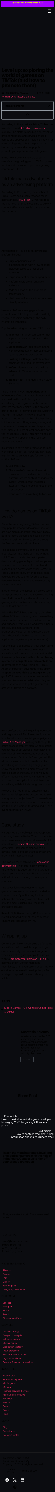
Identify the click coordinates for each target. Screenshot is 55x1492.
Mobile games (9, 1383)
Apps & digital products (14, 1394)
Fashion (6, 1402)
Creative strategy (11, 1331)
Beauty (6, 1406)
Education (7, 1398)
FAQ (5, 1278)
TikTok (6, 1310)
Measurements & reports (15, 1354)
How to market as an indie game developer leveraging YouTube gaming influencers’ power (26, 1121)
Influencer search (11, 1339)
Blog (5, 1427)
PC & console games (13, 1379)
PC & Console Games (34, 1007)
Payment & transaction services (18, 1362)
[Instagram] (14, 1487)
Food (5, 1414)
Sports (6, 1410)
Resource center (11, 1435)
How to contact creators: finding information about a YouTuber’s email (32, 1133)
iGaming (7, 1387)
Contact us (8, 1274)
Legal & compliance (12, 1358)
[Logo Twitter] (14, 1479)
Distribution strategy (12, 1346)
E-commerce (9, 1375)
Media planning (10, 1343)
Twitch (6, 1314)
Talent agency (9, 1285)
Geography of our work (14, 1289)
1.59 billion (25, 199)
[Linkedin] (22, 1479)
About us (7, 1270)
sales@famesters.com (15, 1241)
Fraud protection (11, 1350)
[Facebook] (7, 1479)
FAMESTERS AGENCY (14, 1263)
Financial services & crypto (16, 1391)
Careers (7, 1281)
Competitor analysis (12, 1335)
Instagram (7, 1306)
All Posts (27, 1059)
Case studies (9, 1431)
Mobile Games (12, 1007)
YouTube (7, 1302)
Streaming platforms (12, 1318)
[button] (49, 11)
